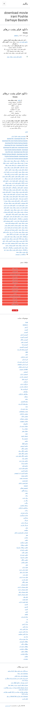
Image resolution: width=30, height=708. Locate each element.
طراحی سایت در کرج (15, 274)
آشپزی (26, 330)
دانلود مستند (24, 476)
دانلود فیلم (22, 181)
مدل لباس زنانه (24, 629)
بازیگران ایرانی (24, 384)
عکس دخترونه (24, 557)
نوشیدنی (25, 659)
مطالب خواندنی (24, 649)
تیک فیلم (22, 167)
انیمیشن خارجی (24, 377)
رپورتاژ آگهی (24, 490)
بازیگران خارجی (24, 386)
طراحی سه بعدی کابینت (15, 296)
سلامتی (26, 530)
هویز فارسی (15, 271)
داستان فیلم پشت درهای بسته (20, 169)
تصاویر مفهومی (24, 421)
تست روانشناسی (23, 411)
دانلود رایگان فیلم (19, 176)
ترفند (26, 399)
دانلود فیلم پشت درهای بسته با (20, 192)
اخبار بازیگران (24, 357)
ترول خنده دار (24, 409)
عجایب (26, 537)
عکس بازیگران (24, 542)
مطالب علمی (24, 651)
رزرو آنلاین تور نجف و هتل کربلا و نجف (18, 671)
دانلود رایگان (24, 448)
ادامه (26, 132)
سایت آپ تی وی (14, 232)
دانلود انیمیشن (24, 446)
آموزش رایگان (24, 339)
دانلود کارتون (24, 471)
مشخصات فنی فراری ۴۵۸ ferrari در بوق (17, 696)
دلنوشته (26, 485)
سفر (26, 528)
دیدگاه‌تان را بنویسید (21, 254)
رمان (26, 495)
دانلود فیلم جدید (23, 42)
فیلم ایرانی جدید (23, 570)
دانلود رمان (25, 458)
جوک (26, 433)
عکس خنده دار (24, 555)
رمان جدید (25, 498)
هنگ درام (15, 310)
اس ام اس (25, 359)
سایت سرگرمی (24, 515)
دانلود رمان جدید (23, 461)
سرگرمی (25, 518)
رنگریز (25, 4)
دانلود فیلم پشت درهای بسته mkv (12, 189)
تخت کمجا (15, 298)
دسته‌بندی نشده (22, 136)
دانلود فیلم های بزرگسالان (10, 218)
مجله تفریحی (24, 617)
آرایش (26, 327)
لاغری (26, 609)
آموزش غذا (25, 344)
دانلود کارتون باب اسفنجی (21, 473)
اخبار (26, 354)
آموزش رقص (24, 342)
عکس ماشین (24, 562)
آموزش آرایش (24, 334)
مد (27, 619)
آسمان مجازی (15, 287)
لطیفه (26, 614)
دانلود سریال (24, 463)
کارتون (26, 607)
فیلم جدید (7, 243)
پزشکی (26, 396)
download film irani (19, 138)
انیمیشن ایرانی (24, 374)
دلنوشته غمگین (24, 488)
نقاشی (26, 656)
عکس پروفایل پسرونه (22, 547)
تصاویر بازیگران (24, 414)
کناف (15, 285)
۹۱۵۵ (26, 322)
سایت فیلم (6, 232)
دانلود (10, 169)
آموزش (26, 332)
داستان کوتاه (24, 436)
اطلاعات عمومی (23, 369)
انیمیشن (26, 372)
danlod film (10, 138)
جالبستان (25, 424)
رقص (26, 493)
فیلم (19, 100)
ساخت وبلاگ (15, 268)
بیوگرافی (25, 391)
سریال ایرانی (24, 523)
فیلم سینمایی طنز (23, 592)
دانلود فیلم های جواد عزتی (21, 221)
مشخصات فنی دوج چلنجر (21, 676)
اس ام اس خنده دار (22, 362)
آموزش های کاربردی (22, 349)
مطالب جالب (24, 644)
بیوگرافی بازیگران (23, 394)
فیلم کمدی (25, 599)
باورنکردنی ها (24, 389)
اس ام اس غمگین (23, 367)
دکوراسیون (25, 480)
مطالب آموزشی (24, 641)
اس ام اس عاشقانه (23, 364)
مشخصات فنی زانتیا (23, 673)
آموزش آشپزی (24, 337)
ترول (26, 406)
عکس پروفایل (24, 545)
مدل (27, 622)
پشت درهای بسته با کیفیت (17, 163)
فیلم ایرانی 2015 (14, 234)
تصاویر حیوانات (24, 419)
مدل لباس (25, 626)
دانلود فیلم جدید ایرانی (10, 205)
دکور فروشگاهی (15, 304)
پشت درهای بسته (15, 161)
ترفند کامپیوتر (24, 401)
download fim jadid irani (10, 147)
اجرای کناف (15, 279)
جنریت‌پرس (7, 705)
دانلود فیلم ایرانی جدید (19, 185)
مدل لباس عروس (23, 631)
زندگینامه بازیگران (23, 508)
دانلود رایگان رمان (23, 451)
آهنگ (26, 352)
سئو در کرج (15, 276)
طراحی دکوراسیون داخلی (21, 532)
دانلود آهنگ (25, 443)
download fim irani (10, 145)
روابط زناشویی (24, 505)
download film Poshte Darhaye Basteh (16, 143)
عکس (26, 540)
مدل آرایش (25, 624)
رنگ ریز (26, 500)
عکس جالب (25, 552)
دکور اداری (15, 301)
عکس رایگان (24, 560)
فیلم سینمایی (24, 584)
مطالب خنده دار (23, 646)
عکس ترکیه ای (24, 550)
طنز (27, 535)
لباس (26, 612)
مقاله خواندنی (24, 654)
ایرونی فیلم (25, 379)
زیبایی (26, 510)
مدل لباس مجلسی (23, 634)
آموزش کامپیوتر (24, 347)
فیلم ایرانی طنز (24, 572)
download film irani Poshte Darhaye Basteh (14, 140)
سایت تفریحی (24, 513)
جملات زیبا (25, 429)
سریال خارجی (24, 525)
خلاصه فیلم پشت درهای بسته (12, 167)
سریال (26, 520)
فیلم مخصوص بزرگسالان (14, 247)
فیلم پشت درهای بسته (16, 236)
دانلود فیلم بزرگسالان (17, 187)
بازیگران (26, 381)
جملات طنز (25, 431)
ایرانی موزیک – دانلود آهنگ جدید (19, 682)
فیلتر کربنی (25, 699)
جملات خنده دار (24, 426)
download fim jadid (21, 145)
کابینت (15, 293)
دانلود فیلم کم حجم (15, 216)
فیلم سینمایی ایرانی (23, 587)
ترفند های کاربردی (23, 404)
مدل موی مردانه (23, 639)
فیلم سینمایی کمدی (23, 594)
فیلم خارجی (25, 579)
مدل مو (26, 636)
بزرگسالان (23, 161)
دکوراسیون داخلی (23, 483)
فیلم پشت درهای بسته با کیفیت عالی (15, 241)
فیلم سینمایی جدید (23, 589)
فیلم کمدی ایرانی (23, 602)
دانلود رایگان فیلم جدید (22, 456)
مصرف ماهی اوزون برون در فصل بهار (18, 685)
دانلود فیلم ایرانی (13, 181)
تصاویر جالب (24, 416)
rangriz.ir (25, 325)
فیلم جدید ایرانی (23, 577)
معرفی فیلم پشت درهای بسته (14, 250)
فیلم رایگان (25, 582)
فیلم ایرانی (14, 136)
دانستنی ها (25, 438)
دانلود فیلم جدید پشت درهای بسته (19, 207)
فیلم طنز (25, 597)
